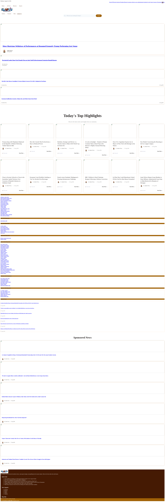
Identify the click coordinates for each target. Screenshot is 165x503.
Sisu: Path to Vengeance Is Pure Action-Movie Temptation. (15, 479)
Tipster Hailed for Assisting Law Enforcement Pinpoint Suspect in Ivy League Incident (20, 478)
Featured (9, 13)
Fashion (3, 13)
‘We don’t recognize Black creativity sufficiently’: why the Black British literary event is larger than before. (17, 308)
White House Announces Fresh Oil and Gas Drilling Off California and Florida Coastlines (20, 484)
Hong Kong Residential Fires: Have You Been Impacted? (9, 318)
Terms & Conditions (8, 498)
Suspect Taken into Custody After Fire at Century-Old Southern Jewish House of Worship (14, 323)
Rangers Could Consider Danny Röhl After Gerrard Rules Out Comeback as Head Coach (20, 481)
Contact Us (19, 13)
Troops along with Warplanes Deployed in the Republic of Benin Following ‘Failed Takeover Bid (13, 143)
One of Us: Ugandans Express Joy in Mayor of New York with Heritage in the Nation (124, 143)
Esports (20, 5)
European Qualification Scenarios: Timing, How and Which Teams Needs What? (19, 98)
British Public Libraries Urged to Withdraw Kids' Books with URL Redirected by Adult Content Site (16, 313)
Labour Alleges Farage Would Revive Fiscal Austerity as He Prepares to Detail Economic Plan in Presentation (24, 482)
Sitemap (13, 498)
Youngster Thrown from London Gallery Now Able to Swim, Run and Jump (18, 483)
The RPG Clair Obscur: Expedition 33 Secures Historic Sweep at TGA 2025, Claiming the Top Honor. (24, 81)
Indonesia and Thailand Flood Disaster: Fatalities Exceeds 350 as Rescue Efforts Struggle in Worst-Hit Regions (18, 328)
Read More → (22, 153)
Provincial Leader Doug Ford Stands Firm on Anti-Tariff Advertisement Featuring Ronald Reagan (29, 60)
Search (98, 15)
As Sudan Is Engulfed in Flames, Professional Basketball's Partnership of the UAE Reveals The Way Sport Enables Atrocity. (29, 355)
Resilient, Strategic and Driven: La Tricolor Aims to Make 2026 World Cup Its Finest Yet (68, 143)
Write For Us (3, 498)
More (15, 13)
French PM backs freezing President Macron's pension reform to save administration (117, 2)
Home (3, 5)
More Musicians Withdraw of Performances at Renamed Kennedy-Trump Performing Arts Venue (40, 46)
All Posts (9, 5)
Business (15, 5)
